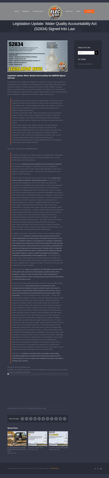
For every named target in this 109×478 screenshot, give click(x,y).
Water (44, 408)
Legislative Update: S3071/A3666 (58, 438)
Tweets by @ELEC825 (85, 64)
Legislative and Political (35, 408)
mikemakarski (13, 408)
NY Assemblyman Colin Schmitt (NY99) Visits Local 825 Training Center (17, 438)
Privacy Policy (54, 468)
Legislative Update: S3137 (37, 438)
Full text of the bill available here (18, 367)
